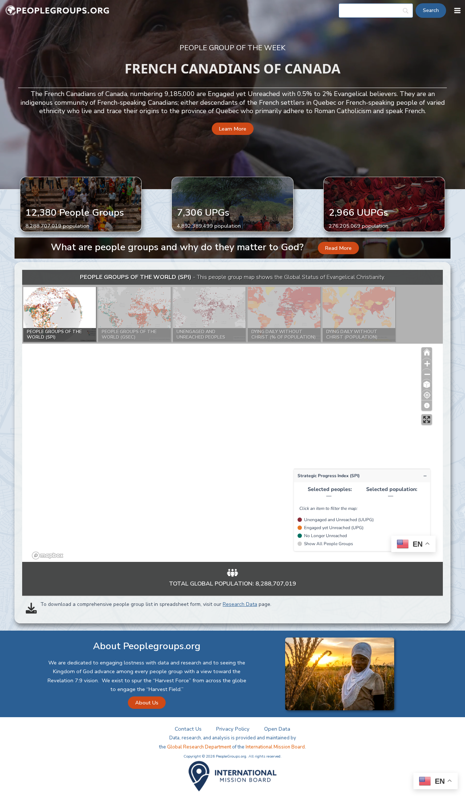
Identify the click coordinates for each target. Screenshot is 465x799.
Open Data (277, 728)
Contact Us (188, 728)
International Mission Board (275, 747)
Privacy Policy (233, 728)
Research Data (240, 604)
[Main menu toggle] (457, 10)
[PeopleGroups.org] (57, 10)
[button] (233, 129)
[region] (232, 416)
